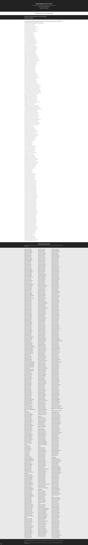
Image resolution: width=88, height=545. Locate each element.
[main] (44, 6)
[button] (1, 543)
